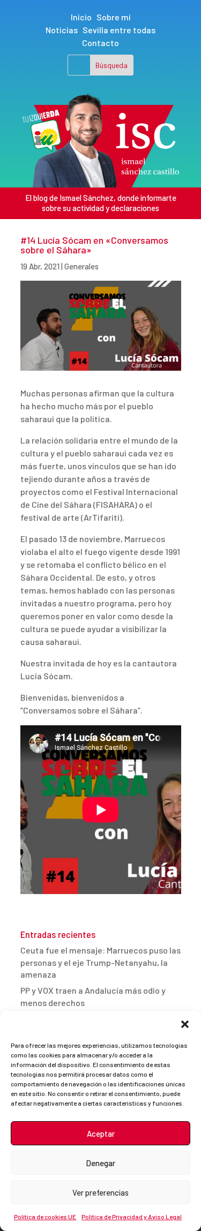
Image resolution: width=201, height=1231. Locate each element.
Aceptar (101, 1133)
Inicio (81, 17)
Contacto (100, 42)
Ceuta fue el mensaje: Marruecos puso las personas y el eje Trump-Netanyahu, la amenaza (100, 962)
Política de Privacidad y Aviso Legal (131, 1216)
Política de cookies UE (45, 1216)
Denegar (100, 1163)
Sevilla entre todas (119, 30)
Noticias (62, 30)
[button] (185, 1024)
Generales (81, 266)
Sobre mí (113, 17)
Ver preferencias (100, 1192)
